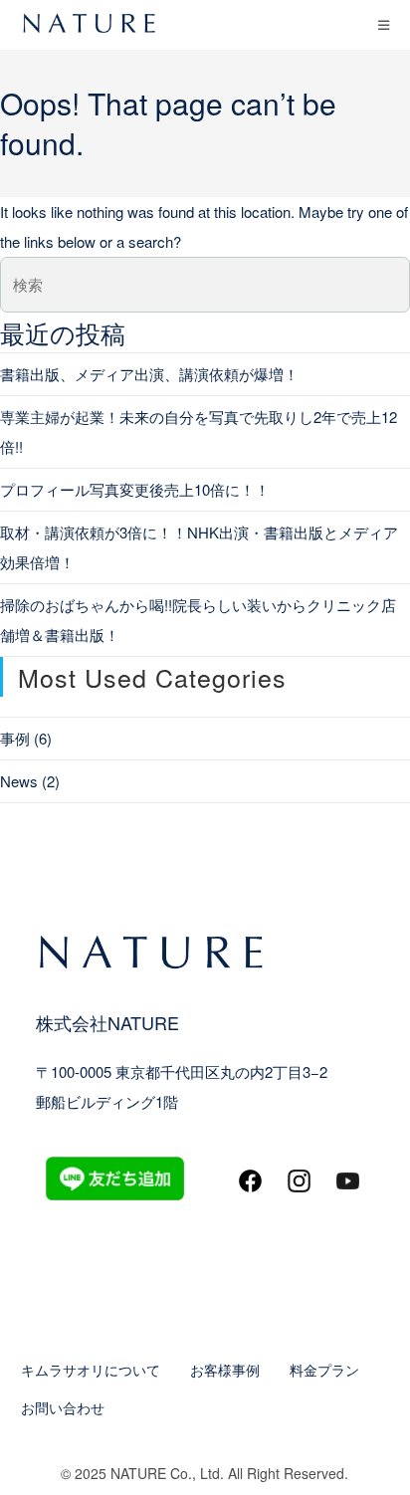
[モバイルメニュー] (384, 24)
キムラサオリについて (90, 1370)
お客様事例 (225, 1370)
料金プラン (324, 1370)
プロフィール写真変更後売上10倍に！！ (135, 489)
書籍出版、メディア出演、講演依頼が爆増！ (149, 373)
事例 (15, 738)
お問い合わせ (62, 1407)
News (19, 780)
